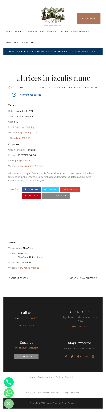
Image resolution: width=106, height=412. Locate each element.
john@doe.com (22, 160)
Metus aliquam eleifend (82, 278)
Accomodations (36, 31)
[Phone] (9, 382)
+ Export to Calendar (83, 87)
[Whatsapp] (9, 393)
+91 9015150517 (26, 325)
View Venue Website (28, 267)
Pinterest (32, 196)
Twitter (52, 189)
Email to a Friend (57, 196)
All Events (18, 87)
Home (9, 31)
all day (17, 137)
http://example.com (28, 132)
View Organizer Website (30, 165)
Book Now (88, 18)
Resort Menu (12, 42)
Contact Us (28, 42)
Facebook (32, 189)
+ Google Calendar (52, 87)
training (26, 137)
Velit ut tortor (19, 278)
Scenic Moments (80, 31)
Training (30, 127)
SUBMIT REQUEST (26, 356)
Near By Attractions (57, 31)
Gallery (59, 377)
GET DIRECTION (79, 326)
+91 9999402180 (29, 318)
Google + (72, 189)
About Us (20, 31)
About (33, 377)
